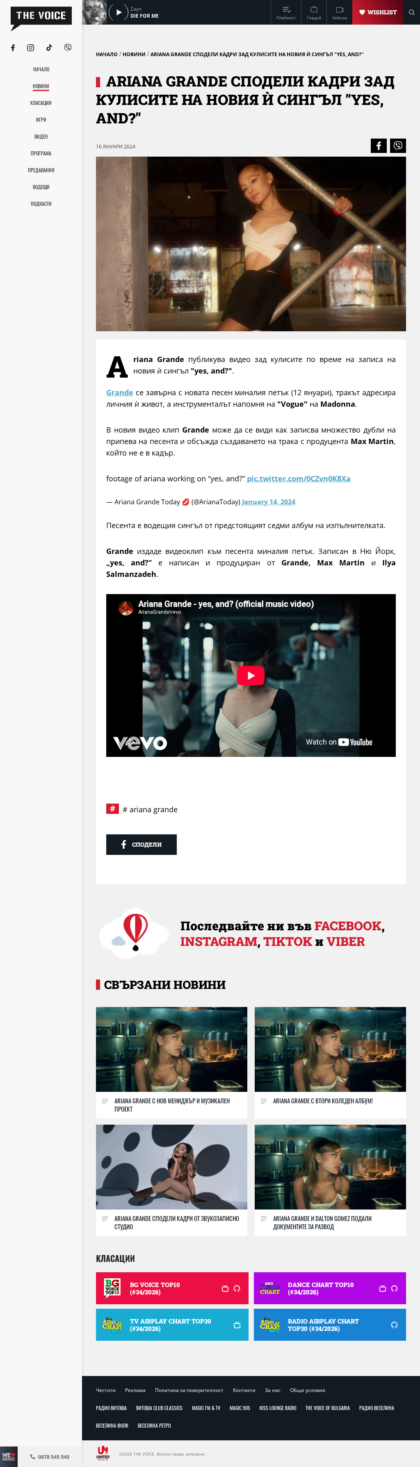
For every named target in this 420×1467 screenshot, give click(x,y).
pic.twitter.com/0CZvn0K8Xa (299, 478)
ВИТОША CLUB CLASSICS (159, 1407)
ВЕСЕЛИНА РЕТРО (154, 1425)
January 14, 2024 (268, 501)
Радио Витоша (111, 1407)
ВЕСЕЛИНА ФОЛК (112, 1425)
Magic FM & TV (206, 1407)
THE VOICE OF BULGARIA (328, 1407)
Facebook (348, 926)
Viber (345, 941)
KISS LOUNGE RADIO (278, 1407)
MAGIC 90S (240, 1407)
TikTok (287, 941)
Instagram (218, 941)
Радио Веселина (376, 1407)
